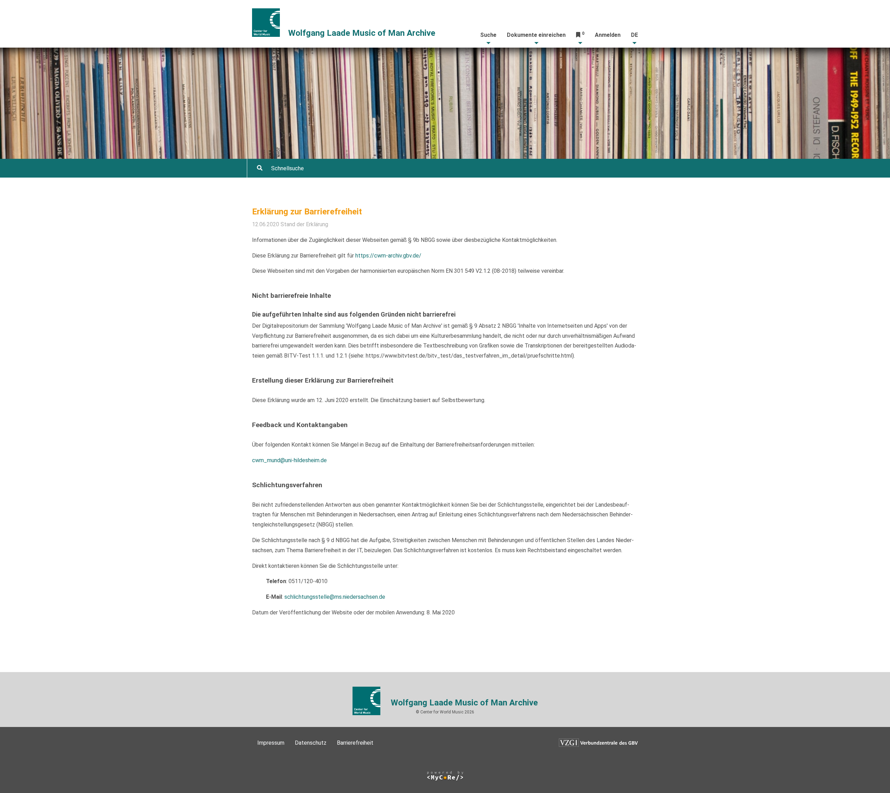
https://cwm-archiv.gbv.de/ (388, 255)
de (634, 35)
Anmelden (608, 35)
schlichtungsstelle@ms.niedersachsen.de (334, 597)
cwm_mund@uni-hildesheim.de (289, 460)
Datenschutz (310, 742)
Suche (488, 35)
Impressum (270, 742)
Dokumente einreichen (536, 35)
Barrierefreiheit (355, 742)
